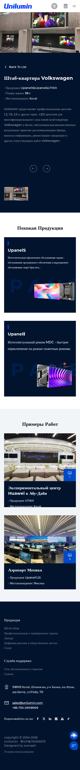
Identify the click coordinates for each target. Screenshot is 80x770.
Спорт (8, 648)
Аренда (8, 638)
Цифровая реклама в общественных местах (30, 643)
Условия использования (18, 752)
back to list (17, 67)
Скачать (9, 674)
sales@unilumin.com (27, 703)
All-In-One (11, 628)
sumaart (30, 745)
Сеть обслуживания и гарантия (23, 669)
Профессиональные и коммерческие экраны (31, 633)
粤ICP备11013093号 (33, 741)
